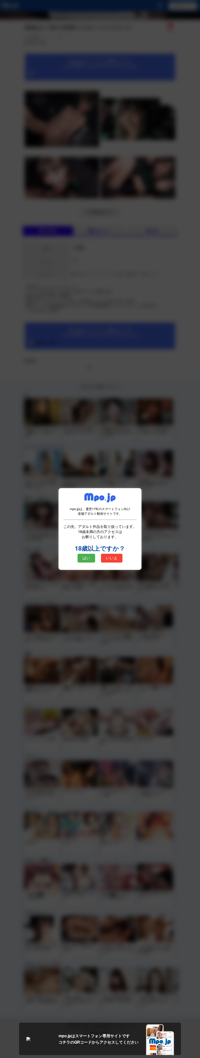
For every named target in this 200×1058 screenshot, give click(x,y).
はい (86, 558)
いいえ (112, 558)
